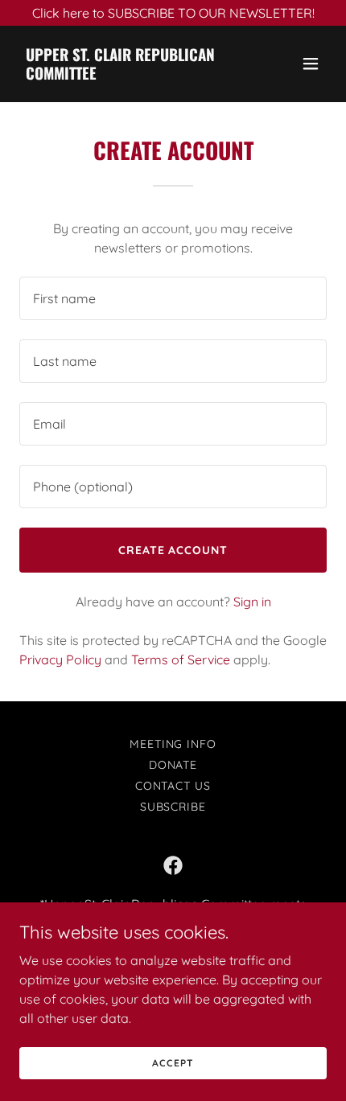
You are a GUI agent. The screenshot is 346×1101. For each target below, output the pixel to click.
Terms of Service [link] (180, 659)
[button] (311, 63)
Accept (172, 1063)
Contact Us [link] (173, 786)
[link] (127, 75)
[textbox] (173, 298)
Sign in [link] (252, 602)
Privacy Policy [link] (60, 659)
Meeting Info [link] (173, 744)
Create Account (173, 550)
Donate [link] (173, 765)
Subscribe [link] (173, 806)
